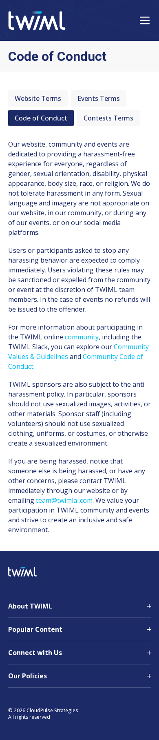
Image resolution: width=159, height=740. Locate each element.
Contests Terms (108, 118)
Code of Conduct (41, 118)
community (82, 336)
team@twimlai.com (64, 500)
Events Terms (98, 98)
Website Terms (38, 98)
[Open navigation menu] (144, 20)
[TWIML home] (37, 20)
